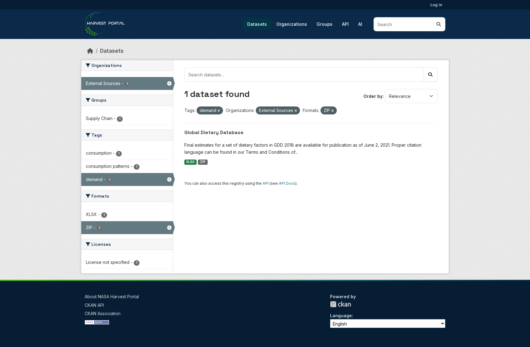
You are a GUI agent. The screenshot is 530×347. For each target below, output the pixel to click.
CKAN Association (103, 313)
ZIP (202, 162)
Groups (324, 24)
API (345, 24)
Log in (436, 4)
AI (360, 24)
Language (341, 315)
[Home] (90, 51)
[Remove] (218, 111)
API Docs (287, 183)
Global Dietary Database (214, 132)
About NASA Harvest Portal (112, 296)
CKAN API (94, 305)
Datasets (257, 24)
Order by (372, 96)
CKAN (340, 304)
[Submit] (438, 24)
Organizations (291, 24)
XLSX (190, 162)
